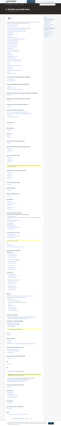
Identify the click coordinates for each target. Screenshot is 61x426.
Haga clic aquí (20, 423)
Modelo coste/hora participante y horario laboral (16, 381)
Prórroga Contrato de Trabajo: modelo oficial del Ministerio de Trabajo (20, 113)
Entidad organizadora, (12, 216)
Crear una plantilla (47, 26)
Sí (31, 418)
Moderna (9, 137)
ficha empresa (10, 32)
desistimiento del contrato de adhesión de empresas (17, 29)
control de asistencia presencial (13, 49)
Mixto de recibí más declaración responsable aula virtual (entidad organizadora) (21, 343)
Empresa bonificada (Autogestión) (14, 324)
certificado (10, 54)
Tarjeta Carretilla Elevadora (13, 310)
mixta (9, 151)
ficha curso (10, 35)
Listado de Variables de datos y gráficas (49, 35)
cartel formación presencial (12, 46)
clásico (10, 303)
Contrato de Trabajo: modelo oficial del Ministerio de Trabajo (18, 112)
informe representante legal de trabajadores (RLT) (16, 39)
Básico (9, 135)
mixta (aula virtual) (11, 207)
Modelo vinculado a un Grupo (13, 397)
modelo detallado (11, 79)
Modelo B (9, 342)
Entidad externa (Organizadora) (13, 323)
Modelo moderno (11, 394)
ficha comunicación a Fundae (13, 40)
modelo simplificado (11, 80)
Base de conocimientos (31, 1)
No (27, 418)
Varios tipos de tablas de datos (13, 24)
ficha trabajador (11, 34)
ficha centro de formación (12, 42)
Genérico (9, 334)
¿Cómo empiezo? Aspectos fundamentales (49, 21)
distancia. (9, 209)
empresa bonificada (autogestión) (14, 220)
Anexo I (9, 115)
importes (8, 23)
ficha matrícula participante (12, 37)
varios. (9, 71)
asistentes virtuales (12, 257)
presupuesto (10, 67)
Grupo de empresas (11, 326)
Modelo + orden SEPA (11, 87)
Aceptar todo (51, 423)
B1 (8, 62)
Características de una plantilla (49, 24)
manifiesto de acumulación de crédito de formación (17, 31)
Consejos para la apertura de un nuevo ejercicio (49, 32)
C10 (8, 64)
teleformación (10, 150)
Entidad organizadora (11, 225)
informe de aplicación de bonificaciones (14, 65)
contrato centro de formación (13, 43)
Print (46, 17)
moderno (10, 300)
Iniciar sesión (48, 1)
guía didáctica (10, 48)
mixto (9, 162)
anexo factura (10, 68)
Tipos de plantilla (47, 23)
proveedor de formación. (12, 73)
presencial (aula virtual (12, 203)
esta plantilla (18, 217)
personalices (37, 22)
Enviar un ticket (42, 1)
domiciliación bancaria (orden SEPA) (14, 70)
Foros (37, 1)
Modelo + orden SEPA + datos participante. (15, 89)
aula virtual (10, 159)
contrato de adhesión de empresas (14, 28)
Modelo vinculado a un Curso (13, 395)
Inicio (25, 1)
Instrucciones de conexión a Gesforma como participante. (17, 414)
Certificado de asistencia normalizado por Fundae (26, 316)
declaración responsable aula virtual (14, 59)
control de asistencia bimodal (13, 51)
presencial (10, 148)
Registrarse (52, 1)
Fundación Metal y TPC (13, 307)
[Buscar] (54, 5)
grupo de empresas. (11, 221)
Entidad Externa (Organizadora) (13, 349)
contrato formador (11, 45)
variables (27, 23)
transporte (11, 305)
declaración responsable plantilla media (14, 60)
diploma (9, 53)
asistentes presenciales (13, 255)
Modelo (9, 86)
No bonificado (10, 245)
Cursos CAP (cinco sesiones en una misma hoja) (16, 246)
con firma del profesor (13, 308)
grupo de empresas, (11, 228)
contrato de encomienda (12, 26)
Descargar (10, 184)
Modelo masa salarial (11, 371)
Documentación (16, 4)
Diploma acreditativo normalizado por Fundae (25, 295)
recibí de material (11, 57)
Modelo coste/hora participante (13, 379)
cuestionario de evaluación (12, 56)
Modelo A (9, 340)
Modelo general (10, 392)
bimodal (9, 175)
